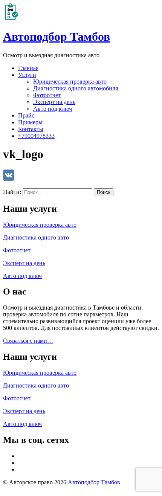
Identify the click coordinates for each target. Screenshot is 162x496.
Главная (28, 68)
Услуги (27, 75)
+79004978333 (36, 136)
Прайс (26, 115)
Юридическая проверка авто (70, 81)
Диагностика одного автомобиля (75, 88)
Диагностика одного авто (36, 237)
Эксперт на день (54, 102)
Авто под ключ (52, 108)
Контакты (30, 129)
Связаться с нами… (28, 340)
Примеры (30, 122)
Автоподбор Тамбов (56, 36)
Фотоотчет (47, 95)
